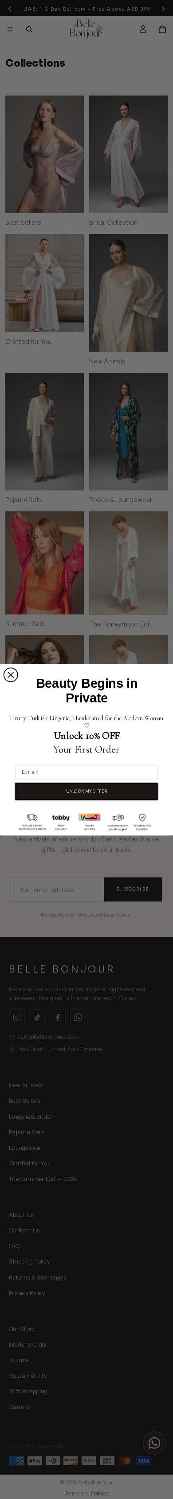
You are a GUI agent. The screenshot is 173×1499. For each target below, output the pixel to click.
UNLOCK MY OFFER (86, 790)
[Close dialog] (11, 675)
